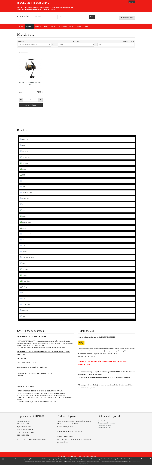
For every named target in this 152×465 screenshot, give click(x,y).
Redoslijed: (21, 41)
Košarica (78, 26)
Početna (21, 26)
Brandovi (38, 26)
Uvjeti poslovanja (103, 421)
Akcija (53, 26)
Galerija (46, 26)
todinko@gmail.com (66, 7)
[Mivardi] (23, 239)
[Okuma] (23, 251)
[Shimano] (24, 293)
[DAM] (22, 186)
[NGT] (22, 245)
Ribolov (28, 26)
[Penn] (22, 263)
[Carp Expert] (25, 157)
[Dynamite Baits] (26, 192)
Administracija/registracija (65, 26)
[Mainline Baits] (25, 222)
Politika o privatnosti (104, 425)
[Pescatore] (24, 269)
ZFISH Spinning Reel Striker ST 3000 (30, 83)
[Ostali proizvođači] (27, 257)
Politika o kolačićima (104, 427)
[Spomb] (23, 298)
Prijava (132, 2)
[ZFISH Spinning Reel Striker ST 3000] (31, 68)
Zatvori (6, 459)
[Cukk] (22, 181)
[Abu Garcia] (24, 139)
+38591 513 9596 (50, 7)
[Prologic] (23, 275)
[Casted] (23, 169)
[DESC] (53, 44)
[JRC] (22, 210)
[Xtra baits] (24, 310)
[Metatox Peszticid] (26, 234)
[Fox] (22, 204)
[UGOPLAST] (25, 304)
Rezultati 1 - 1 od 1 (128, 41)
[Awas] (22, 145)
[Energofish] (24, 198)
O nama (86, 26)
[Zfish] (22, 316)
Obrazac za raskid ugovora (106, 423)
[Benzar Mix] (24, 151)
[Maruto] (23, 228)
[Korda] (23, 216)
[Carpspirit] (24, 163)
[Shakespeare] (25, 287)
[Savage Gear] (25, 281)
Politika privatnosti (135, 461)
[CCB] (22, 175)
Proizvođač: (76, 41)
